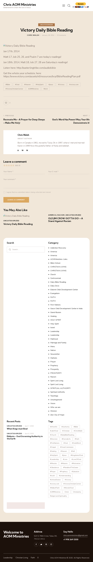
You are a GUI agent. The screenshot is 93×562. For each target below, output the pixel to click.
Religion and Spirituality (58, 496)
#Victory (61, 84)
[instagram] (51, 544)
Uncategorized (46, 25)
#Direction (54, 439)
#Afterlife (53, 427)
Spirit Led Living (56, 380)
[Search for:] (26, 249)
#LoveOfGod (76, 459)
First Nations (55, 305)
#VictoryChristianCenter (14, 89)
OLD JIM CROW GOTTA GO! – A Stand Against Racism (65, 219)
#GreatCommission (66, 447)
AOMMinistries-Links (58, 259)
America (52, 215)
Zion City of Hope (57, 415)
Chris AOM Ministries (58, 558)
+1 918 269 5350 (70, 539)
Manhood (54, 339)
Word (46, 89)
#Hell (73, 451)
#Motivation (76, 463)
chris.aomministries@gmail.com (75, 535)
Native (53, 350)
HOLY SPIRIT (55, 320)
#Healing (53, 451)
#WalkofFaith (55, 488)
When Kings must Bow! (17, 429)
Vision (52, 403)
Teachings (54, 396)
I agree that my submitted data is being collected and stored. (28, 192)
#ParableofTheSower (70, 467)
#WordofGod (68, 488)
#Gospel (53, 447)
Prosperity (54, 369)
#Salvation (75, 471)
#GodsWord (76, 443)
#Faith (77, 439)
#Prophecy (63, 471)
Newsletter (55, 354)
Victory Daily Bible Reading (18, 224)
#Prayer (53, 471)
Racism (61, 215)
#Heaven (27, 84)
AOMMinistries (33, 89)
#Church (53, 435)
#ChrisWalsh (78, 431)
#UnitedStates (55, 480)
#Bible (8, 84)
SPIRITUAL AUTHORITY (60, 388)
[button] (63, 5)
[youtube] (18, 150)
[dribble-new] (46, 544)
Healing (53, 316)
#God (17, 84)
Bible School (55, 263)
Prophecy (54, 365)
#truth (52, 475)
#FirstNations (54, 443)
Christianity (77, 492)
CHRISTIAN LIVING (58, 267)
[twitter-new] (41, 544)
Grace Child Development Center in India (66, 308)
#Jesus (51, 84)
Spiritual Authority (57, 392)
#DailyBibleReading (67, 435)
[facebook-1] (36, 544)
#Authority (65, 427)
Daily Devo (54, 286)
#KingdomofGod (77, 455)
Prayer (53, 361)
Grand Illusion (55, 312)
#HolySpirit (40, 84)
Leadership (54, 331)
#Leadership (54, 459)
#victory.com (73, 84)
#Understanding (65, 475)
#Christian (66, 431)
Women (53, 411)
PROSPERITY (56, 373)
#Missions (64, 463)
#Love (65, 459)
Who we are (55, 407)
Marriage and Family (58, 342)
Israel (52, 327)
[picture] (22, 150)
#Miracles (53, 463)
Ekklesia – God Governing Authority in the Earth (25, 437)
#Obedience (54, 467)
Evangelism (55, 293)
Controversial (55, 278)
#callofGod (54, 431)
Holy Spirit (54, 324)
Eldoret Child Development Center (64, 289)
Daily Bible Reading (58, 282)
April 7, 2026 (29, 426)
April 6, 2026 (29, 434)
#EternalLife (66, 439)
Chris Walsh (23, 135)
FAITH (53, 297)
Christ (67, 492)
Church (53, 274)
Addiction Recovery (58, 248)
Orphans (53, 358)
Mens (52, 346)
